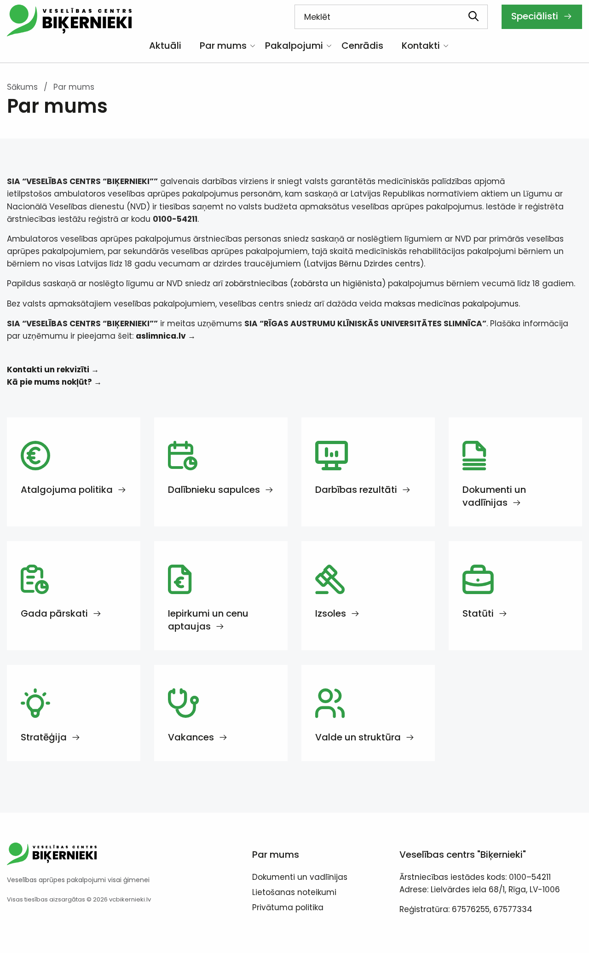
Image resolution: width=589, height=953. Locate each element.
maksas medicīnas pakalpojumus (451, 303)
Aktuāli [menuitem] (165, 45)
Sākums (22, 86)
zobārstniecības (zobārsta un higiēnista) (305, 283)
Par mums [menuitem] (223, 45)
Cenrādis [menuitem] (362, 45)
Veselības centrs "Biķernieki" (462, 854)
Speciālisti (535, 16)
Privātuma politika (287, 908)
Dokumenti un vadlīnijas (299, 878)
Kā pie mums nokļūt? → (54, 381)
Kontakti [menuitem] (421, 45)
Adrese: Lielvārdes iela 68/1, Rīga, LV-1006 (479, 889)
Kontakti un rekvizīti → (53, 369)
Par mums (275, 854)
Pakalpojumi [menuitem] (294, 45)
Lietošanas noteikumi (294, 893)
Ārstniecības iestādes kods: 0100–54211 (475, 877)
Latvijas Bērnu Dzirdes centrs (363, 263)
